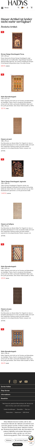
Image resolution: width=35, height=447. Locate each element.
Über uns (27, 409)
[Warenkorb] (32, 7)
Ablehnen (9, 440)
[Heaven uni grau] (17, 296)
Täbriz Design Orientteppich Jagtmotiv (13, 182)
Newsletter (20, 409)
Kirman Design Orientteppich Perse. (12, 55)
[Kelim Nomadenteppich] (17, 83)
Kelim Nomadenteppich (8, 97)
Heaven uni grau (6, 310)
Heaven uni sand (6, 140)
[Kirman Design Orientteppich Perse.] (17, 41)
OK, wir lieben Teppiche (21, 440)
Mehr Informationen (24, 435)
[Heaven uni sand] (17, 126)
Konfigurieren (18, 445)
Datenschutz (9, 412)
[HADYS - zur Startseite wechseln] (17, 3)
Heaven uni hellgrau (7, 225)
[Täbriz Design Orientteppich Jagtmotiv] (17, 168)
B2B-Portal (26, 412)
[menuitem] (5, 8)
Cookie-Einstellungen (9, 409)
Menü (6, 8)
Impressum (18, 412)
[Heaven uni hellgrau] (17, 211)
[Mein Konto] (27, 7)
